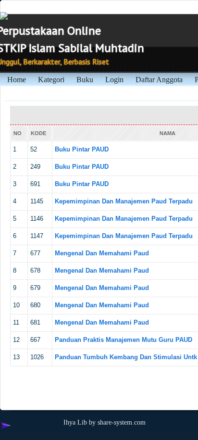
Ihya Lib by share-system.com (104, 422)
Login (114, 79)
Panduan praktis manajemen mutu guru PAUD (123, 339)
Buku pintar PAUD (82, 149)
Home (16, 79)
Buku (84, 79)
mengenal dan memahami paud (102, 253)
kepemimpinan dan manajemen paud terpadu (124, 201)
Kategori (51, 79)
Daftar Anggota (159, 79)
